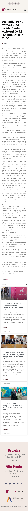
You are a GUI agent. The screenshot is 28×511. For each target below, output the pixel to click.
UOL (7, 279)
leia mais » (5, 327)
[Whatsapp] (22, 483)
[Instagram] (9, 3)
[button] (25, 10)
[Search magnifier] (26, 284)
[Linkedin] (18, 3)
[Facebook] (12, 3)
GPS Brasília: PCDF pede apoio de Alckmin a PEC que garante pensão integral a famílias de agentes (13, 355)
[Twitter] (15, 3)
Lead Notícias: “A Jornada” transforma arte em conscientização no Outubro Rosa (13, 306)
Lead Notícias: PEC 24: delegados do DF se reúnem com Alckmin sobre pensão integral (12, 406)
